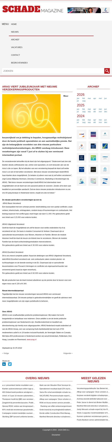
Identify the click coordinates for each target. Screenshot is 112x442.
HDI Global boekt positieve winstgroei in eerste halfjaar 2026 (26, 392)
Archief (15, 40)
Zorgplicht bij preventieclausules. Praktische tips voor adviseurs (27, 403)
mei (100, 98)
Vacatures (16, 47)
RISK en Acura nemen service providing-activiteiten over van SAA (65, 403)
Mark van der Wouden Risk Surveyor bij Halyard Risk (61, 385)
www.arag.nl (31, 340)
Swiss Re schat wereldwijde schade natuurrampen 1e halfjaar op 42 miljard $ (70, 392)
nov (100, 112)
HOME (14, 24)
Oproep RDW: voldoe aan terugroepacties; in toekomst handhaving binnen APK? (34, 406)
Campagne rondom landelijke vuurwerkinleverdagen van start (26, 413)
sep (89, 112)
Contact (15, 55)
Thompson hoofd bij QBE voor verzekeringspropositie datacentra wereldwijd (32, 399)
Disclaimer (56, 435)
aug (83, 101)
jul (78, 101)
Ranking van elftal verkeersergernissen (56, 406)
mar (89, 98)
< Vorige (5, 353)
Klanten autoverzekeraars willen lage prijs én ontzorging (24, 389)
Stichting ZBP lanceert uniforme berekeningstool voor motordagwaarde (30, 417)
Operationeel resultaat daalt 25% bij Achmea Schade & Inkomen (65, 389)
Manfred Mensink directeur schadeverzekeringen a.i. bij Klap (64, 417)
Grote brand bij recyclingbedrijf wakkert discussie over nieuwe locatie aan (69, 410)
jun (105, 98)
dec (105, 112)
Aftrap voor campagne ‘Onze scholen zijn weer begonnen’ (62, 399)
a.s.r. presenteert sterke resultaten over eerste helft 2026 (24, 385)
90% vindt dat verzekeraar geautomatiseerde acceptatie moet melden (29, 410)
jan (78, 98)
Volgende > (67, 353)
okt (94, 112)
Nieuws (15, 32)
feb (83, 98)
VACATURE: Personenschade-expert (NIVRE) (58, 396)
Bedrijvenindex (19, 63)
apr (94, 98)
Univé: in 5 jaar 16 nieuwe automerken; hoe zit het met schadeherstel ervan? (32, 396)
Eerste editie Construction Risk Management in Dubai (61, 413)
